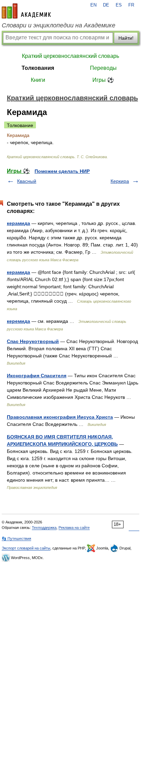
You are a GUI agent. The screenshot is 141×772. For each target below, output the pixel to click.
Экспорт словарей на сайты (26, 548)
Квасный (26, 181)
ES (119, 5)
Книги (38, 80)
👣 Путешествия (16, 538)
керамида (18, 223)
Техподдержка (44, 528)
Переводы (103, 68)
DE (106, 5)
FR (131, 5)
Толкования (38, 68)
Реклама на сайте (74, 528)
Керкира (120, 181)
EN (93, 5)
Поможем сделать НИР (62, 171)
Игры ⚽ (103, 80)
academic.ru (26, 10)
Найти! (125, 38)
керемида (18, 321)
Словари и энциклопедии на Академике (58, 25)
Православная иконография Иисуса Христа (60, 417)
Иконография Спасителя (36, 375)
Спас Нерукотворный (33, 341)
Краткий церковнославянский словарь (70, 56)
